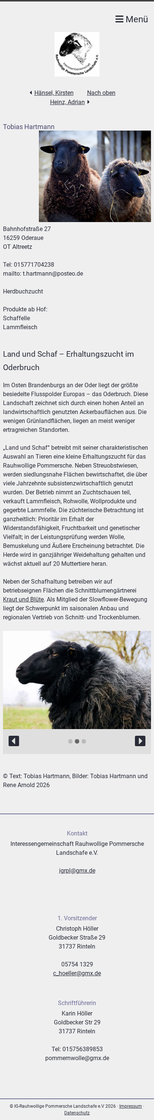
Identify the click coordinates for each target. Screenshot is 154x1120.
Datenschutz (77, 1113)
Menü (135, 19)
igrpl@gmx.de (77, 870)
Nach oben (101, 92)
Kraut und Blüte (23, 599)
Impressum (130, 1106)
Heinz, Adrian (67, 102)
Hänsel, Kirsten (54, 92)
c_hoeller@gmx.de (77, 973)
